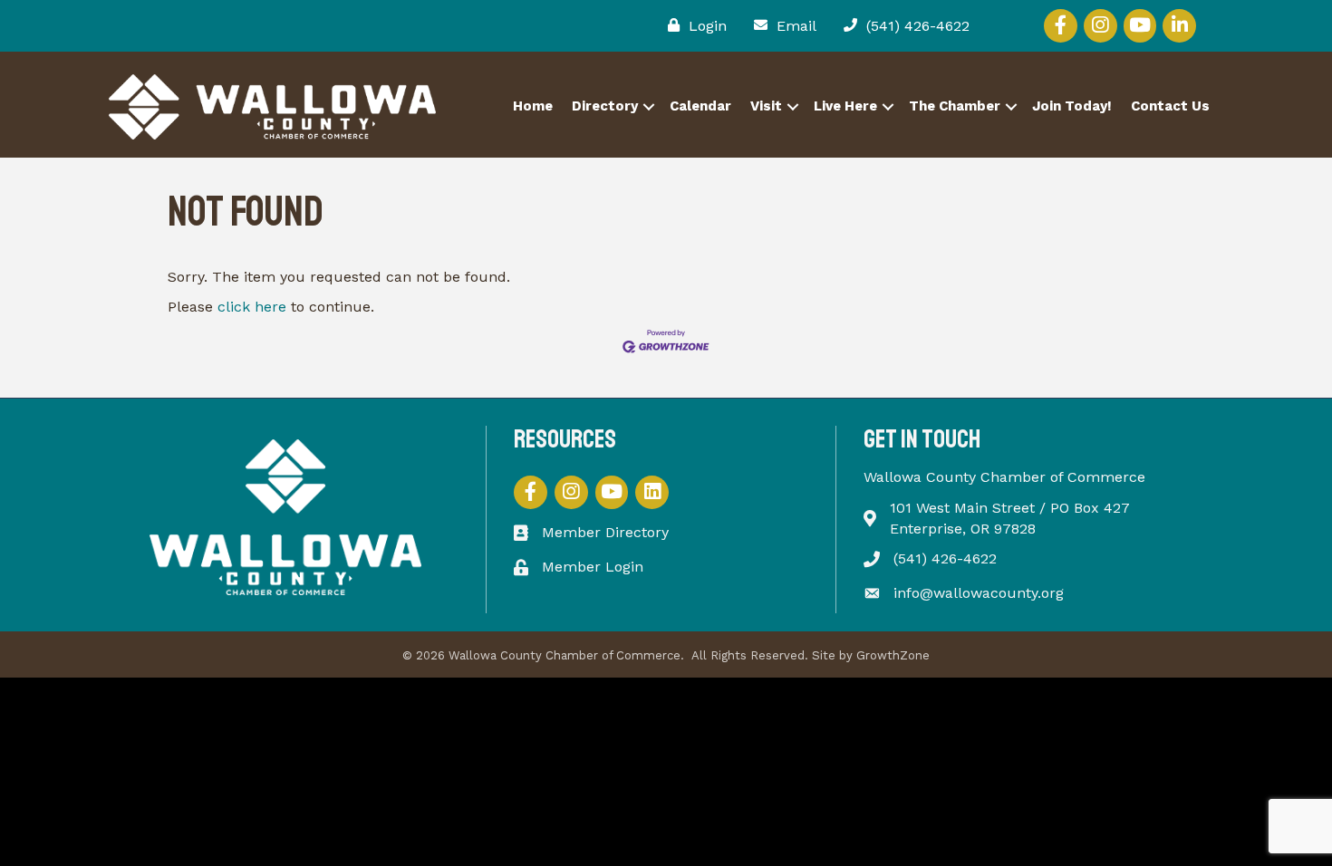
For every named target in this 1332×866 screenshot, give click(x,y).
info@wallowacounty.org (978, 592)
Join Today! (1072, 106)
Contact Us (1170, 106)
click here (251, 306)
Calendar (700, 106)
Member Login (592, 566)
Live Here (845, 106)
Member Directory (605, 532)
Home (533, 106)
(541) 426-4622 (945, 558)
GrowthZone (893, 655)
